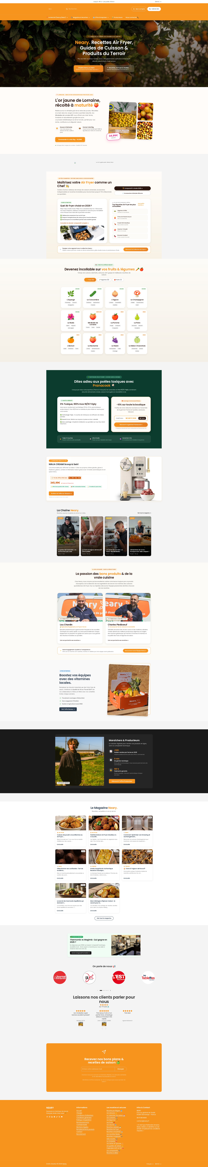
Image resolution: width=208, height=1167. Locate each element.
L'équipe (79, 1113)
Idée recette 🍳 (112, 1139)
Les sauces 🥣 (111, 1125)
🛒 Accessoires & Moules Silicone (132, 193)
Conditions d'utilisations (84, 1115)
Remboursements (82, 1122)
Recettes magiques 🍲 (115, 1136)
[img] (104, 1005)
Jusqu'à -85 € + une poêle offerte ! (104, 1)
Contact (79, 1132)
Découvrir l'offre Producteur (122, 781)
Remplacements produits (85, 1129)
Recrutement (81, 1134)
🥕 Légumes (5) (104, 280)
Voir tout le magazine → (144, 513)
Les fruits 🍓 (111, 1122)
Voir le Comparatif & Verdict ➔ (81, 953)
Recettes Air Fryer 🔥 (114, 1129)
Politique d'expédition (83, 1120)
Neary (64, 1164)
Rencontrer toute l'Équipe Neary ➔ (135, 650)
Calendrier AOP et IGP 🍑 (115, 1148)
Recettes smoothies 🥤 (115, 1132)
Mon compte (140, 9)
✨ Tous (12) (90, 280)
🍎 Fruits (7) (118, 280)
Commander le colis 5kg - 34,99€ (70, 139)
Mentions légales (82, 1127)
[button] (101, 990)
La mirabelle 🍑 (112, 1141)
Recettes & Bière (112, 1153)
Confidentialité (81, 1125)
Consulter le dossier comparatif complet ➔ (74, 223)
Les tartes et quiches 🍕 (115, 1143)
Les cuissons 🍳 (112, 1118)
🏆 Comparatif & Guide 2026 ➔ (133, 188)
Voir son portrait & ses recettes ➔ (70, 640)
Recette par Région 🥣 (114, 1111)
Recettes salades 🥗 (114, 1127)
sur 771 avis (103, 1007)
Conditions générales (83, 1118)
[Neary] (50, 9)
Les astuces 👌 (112, 1113)
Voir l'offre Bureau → (68, 709)
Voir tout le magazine (104, 918)
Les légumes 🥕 (112, 1120)
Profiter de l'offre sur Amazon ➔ (61, 493)
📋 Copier (142, 418)
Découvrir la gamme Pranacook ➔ (131, 425)
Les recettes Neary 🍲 (114, 1134)
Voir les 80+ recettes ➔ (141, 204)
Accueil (79, 1111)
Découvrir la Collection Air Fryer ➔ (135, 249)
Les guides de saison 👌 (115, 1146)
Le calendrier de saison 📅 (116, 1115)
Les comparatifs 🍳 (113, 1151)
